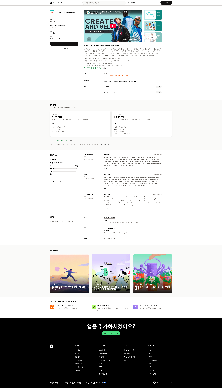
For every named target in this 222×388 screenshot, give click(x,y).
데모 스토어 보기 (64, 48)
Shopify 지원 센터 (129, 350)
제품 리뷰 (102, 357)
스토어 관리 (78, 370)
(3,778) (55, 33)
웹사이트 (107, 230)
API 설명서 (127, 353)
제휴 (149, 367)
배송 (100, 370)
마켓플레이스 (103, 353)
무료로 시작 (166, 3)
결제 (105, 81)
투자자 (150, 357)
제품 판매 (77, 357)
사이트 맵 (86, 383)
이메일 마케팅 (103, 363)
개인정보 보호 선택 (97, 383)
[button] (69, 307)
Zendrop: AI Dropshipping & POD (148, 305)
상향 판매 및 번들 (104, 360)
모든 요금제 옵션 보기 (104, 144)
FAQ (105, 220)
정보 (149, 350)
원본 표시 (105, 68)
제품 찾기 (77, 353)
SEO (100, 367)
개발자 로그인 (54, 383)
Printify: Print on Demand (104, 305)
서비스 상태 (152, 374)
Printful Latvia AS (55, 38)
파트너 (150, 363)
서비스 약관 (64, 383)
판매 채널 (77, 350)
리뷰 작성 (54, 181)
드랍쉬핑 (107, 87)
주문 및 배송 (78, 360)
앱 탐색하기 (131, 3)
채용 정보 (151, 353)
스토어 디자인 (79, 363)
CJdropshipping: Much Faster (64, 305)
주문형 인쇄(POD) (109, 92)
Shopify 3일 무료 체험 (111, 333)
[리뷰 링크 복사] (94, 154)
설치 (64, 44)
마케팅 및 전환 (79, 367)
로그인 (156, 3)
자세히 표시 (107, 168)
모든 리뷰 (62, 181)
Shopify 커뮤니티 (129, 357)
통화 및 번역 (103, 374)
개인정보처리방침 (109, 218)
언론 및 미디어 (152, 360)
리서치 (126, 360)
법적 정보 (151, 370)
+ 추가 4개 (153, 37)
